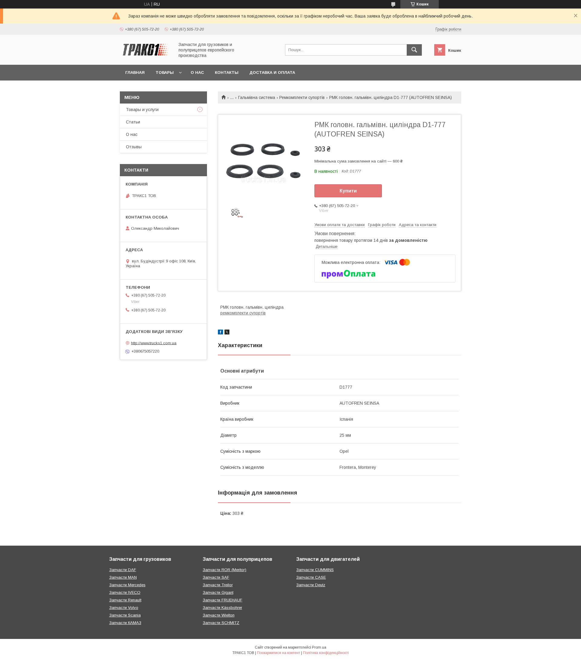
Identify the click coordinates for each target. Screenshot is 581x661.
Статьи (133, 122)
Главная (135, 72)
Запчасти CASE (311, 577)
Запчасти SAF (216, 577)
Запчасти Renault (125, 600)
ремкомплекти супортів (243, 313)
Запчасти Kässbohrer (222, 607)
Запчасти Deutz (310, 585)
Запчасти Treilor (218, 585)
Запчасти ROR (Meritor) (224, 569)
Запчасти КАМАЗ (125, 622)
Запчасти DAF (122, 569)
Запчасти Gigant (218, 592)
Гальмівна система (256, 97)
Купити (348, 190)
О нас (197, 72)
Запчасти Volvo (123, 607)
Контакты (226, 72)
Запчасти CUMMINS (315, 569)
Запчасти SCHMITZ (221, 622)
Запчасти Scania (125, 615)
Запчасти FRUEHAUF (222, 600)
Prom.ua (319, 647)
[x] (227, 332)
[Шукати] (414, 50)
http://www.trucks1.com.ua (153, 342)
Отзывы (134, 146)
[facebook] (220, 332)
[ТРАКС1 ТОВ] (145, 56)
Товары (165, 72)
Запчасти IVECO (124, 592)
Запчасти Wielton (219, 615)
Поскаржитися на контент (278, 653)
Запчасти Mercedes (127, 585)
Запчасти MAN (123, 577)
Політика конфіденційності (326, 653)
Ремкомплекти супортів (302, 97)
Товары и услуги (142, 109)
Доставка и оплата (272, 72)
